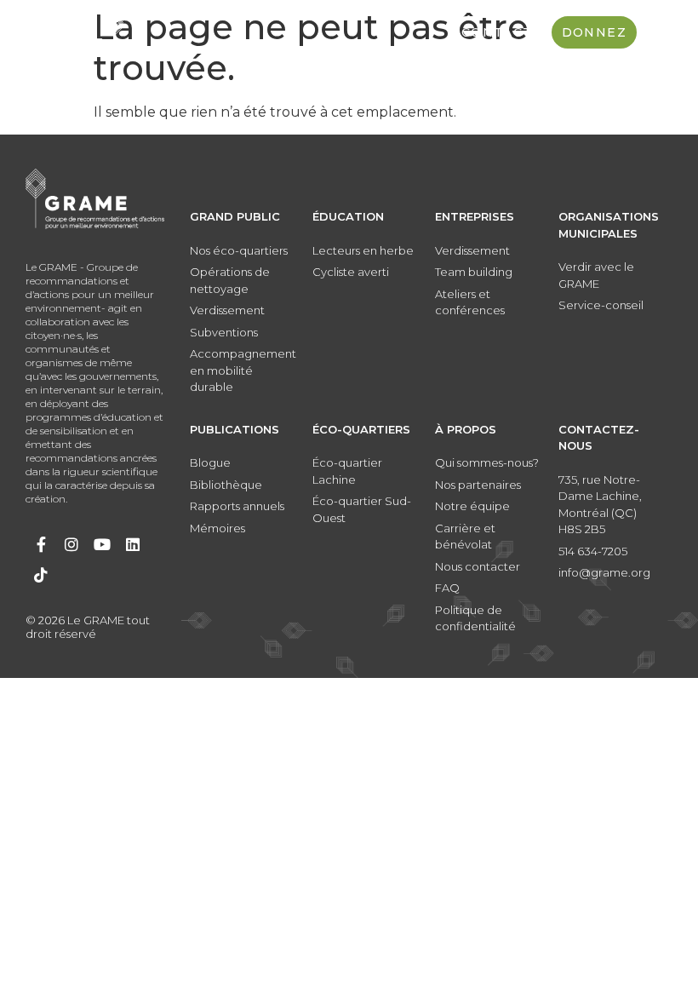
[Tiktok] (41, 575)
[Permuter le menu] (658, 32)
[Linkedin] (132, 544)
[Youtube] (102, 544)
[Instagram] (71, 544)
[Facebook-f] (41, 544)
